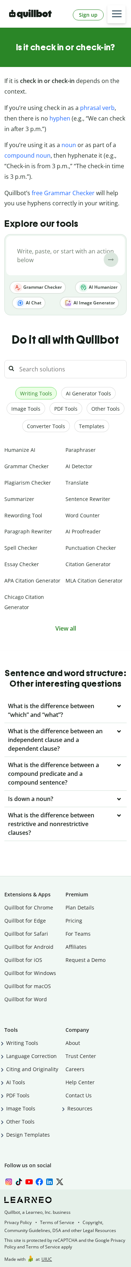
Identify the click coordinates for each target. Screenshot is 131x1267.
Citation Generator (88, 564)
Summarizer (19, 499)
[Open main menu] (116, 14)
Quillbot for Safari (26, 933)
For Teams (78, 933)
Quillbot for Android (28, 946)
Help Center (80, 1082)
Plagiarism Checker (27, 482)
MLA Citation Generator (94, 580)
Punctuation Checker (91, 547)
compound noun (27, 155)
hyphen (59, 118)
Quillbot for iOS (23, 959)
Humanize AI (19, 449)
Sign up (88, 14)
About (73, 1042)
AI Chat (33, 303)
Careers (75, 1069)
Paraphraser (81, 449)
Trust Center (81, 1056)
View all (65, 628)
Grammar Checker (42, 287)
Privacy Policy (18, 1222)
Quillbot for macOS (27, 986)
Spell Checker (20, 547)
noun (68, 145)
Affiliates (76, 946)
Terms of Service (57, 1222)
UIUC (46, 1259)
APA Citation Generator (32, 580)
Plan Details (80, 907)
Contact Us (79, 1095)
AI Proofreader (83, 531)
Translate (77, 482)
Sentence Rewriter (88, 499)
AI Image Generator (93, 303)
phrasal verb (97, 108)
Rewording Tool (23, 515)
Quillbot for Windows (30, 973)
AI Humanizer (103, 287)
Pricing (74, 920)
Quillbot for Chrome (28, 907)
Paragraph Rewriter (28, 531)
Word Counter (83, 515)
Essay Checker (21, 564)
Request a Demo (86, 959)
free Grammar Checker (63, 193)
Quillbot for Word (25, 999)
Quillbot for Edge (25, 920)
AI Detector (79, 466)
